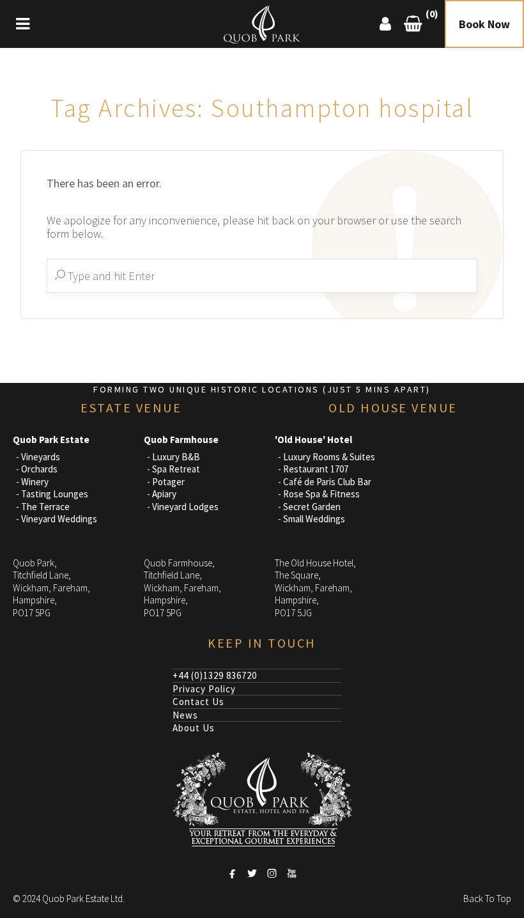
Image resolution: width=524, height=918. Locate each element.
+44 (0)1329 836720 (215, 675)
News (185, 715)
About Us (194, 728)
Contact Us (198, 702)
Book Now (484, 24)
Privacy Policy (204, 689)
